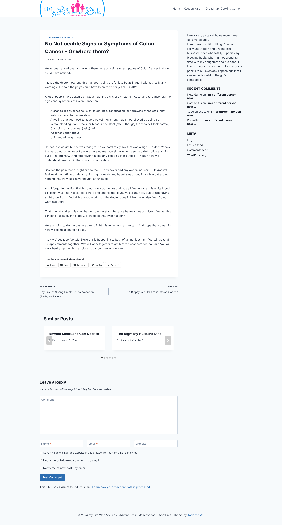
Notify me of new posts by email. (64, 468)
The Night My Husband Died (139, 334)
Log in (191, 140)
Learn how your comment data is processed (121, 487)
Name (46, 443)
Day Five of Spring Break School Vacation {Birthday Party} (67, 291)
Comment (48, 399)
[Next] (168, 340)
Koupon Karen (193, 8)
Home (177, 8)
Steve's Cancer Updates (59, 37)
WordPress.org (196, 155)
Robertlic (193, 120)
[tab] (102, 358)
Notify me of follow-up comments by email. (71, 460)
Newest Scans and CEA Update (74, 334)
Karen (51, 59)
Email (93, 443)
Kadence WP (196, 515)
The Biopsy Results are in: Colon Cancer (151, 289)
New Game (194, 94)
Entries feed (195, 145)
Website (141, 443)
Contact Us (194, 103)
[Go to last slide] (49, 340)
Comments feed (197, 150)
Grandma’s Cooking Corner (223, 8)
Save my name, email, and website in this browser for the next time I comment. (90, 452)
